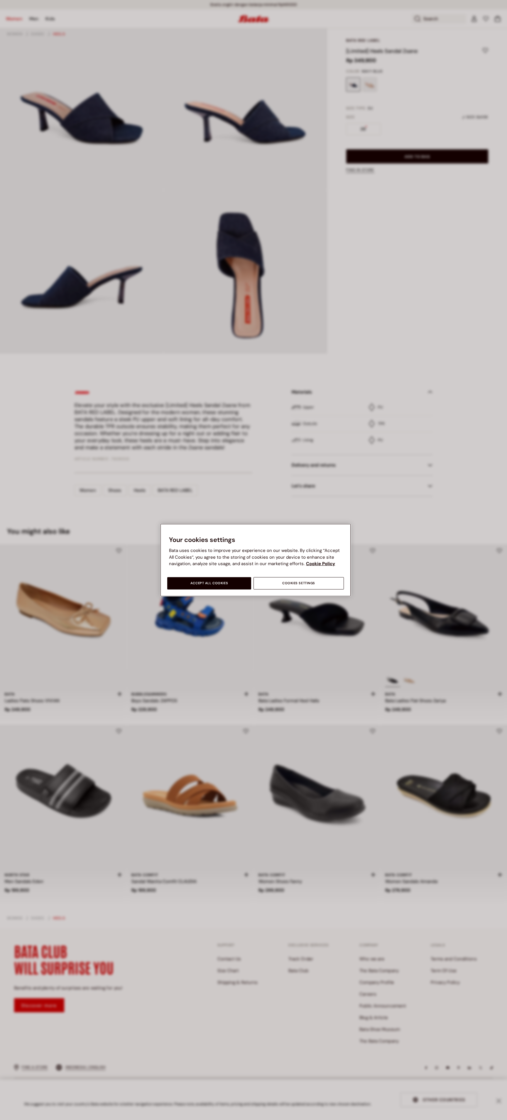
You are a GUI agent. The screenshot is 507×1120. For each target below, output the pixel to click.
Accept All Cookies (209, 583)
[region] (255, 559)
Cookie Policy (320, 564)
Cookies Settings (298, 583)
